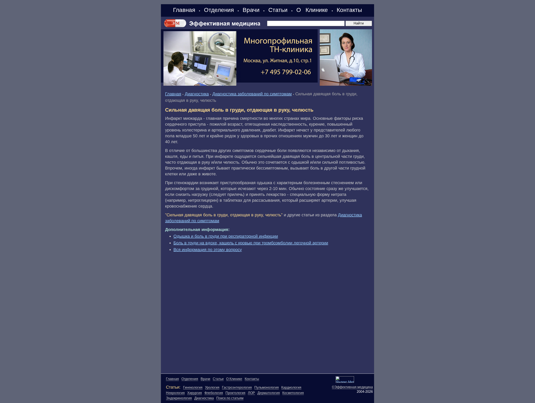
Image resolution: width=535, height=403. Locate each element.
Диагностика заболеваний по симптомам (252, 94)
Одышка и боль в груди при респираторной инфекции (225, 236)
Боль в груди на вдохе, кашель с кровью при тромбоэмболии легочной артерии (250, 243)
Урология (212, 387)
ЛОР (251, 393)
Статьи (278, 10)
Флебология (213, 393)
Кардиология (291, 387)
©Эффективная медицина (352, 387)
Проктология (235, 393)
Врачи (251, 10)
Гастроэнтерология (237, 387)
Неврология (175, 393)
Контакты (349, 10)
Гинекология (193, 387)
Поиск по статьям (229, 398)
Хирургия (194, 393)
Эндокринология (179, 398)
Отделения (219, 10)
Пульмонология (266, 387)
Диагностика (197, 94)
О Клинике (312, 10)
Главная (184, 10)
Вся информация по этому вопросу (207, 249)
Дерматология (268, 393)
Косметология (293, 393)
